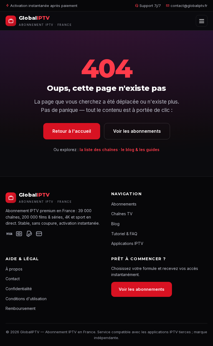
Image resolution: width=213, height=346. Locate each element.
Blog (115, 223)
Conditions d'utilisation (26, 298)
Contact (13, 278)
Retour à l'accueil (71, 131)
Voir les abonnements (137, 131)
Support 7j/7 (149, 5)
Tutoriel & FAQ (124, 233)
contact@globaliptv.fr (189, 5)
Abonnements (123, 204)
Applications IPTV (127, 243)
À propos (14, 269)
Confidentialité (19, 288)
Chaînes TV (122, 213)
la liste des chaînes (99, 149)
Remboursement (21, 308)
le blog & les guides (140, 149)
